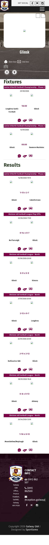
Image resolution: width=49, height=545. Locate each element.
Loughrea (35, 321)
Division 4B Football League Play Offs (24, 214)
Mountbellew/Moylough (14, 442)
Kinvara (35, 280)
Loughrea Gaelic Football (12, 110)
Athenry (35, 401)
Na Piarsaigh (14, 240)
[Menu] (41, 9)
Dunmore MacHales (36, 147)
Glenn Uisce (13, 61)
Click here (25, 61)
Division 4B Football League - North (24, 254)
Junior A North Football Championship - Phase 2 (24, 87)
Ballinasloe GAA (14, 361)
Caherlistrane (35, 200)
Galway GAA (32, 526)
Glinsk (36, 109)
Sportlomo (32, 529)
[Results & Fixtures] (7, 75)
